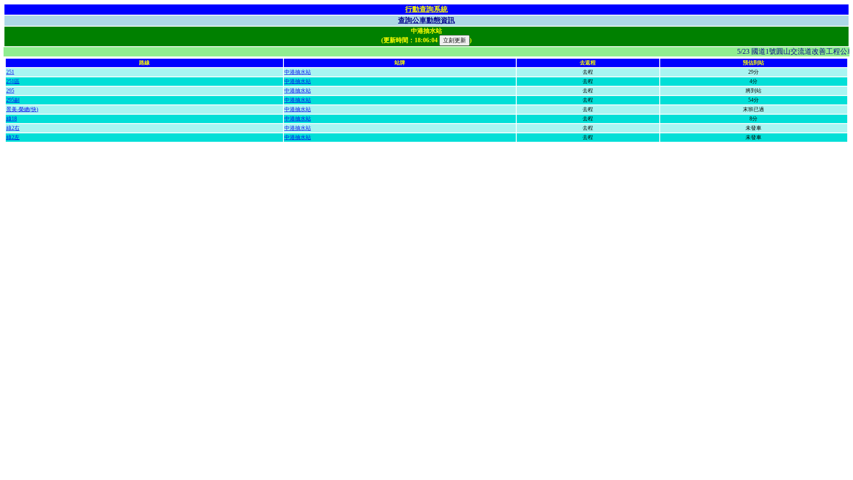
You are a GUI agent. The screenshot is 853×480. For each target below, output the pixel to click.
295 (10, 91)
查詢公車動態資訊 (426, 20)
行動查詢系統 (426, 9)
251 (10, 72)
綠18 (11, 119)
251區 (13, 81)
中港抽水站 (297, 72)
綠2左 (13, 137)
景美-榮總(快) (22, 109)
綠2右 (13, 128)
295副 (13, 100)
